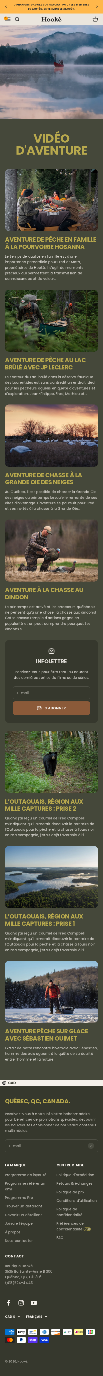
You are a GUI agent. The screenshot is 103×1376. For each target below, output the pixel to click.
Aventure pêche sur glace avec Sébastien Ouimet (46, 1035)
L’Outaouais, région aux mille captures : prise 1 (44, 920)
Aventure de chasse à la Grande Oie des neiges (43, 479)
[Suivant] (97, 7)
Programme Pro (19, 1197)
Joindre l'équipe (19, 1223)
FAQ (60, 1237)
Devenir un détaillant (23, 1214)
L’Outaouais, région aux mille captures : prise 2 (44, 805)
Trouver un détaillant (23, 1206)
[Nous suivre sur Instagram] (21, 1302)
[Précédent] (6, 7)
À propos (12, 1232)
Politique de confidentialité (69, 1212)
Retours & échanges (74, 1183)
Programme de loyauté (25, 1174)
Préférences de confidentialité (70, 1226)
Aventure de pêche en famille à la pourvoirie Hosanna (50, 243)
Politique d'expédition (75, 1174)
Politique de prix (70, 1192)
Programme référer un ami (25, 1186)
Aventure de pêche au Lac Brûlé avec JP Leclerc (45, 363)
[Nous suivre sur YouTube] (33, 1302)
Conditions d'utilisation (76, 1200)
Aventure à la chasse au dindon (44, 593)
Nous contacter (19, 1240)
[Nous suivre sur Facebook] (8, 1302)
